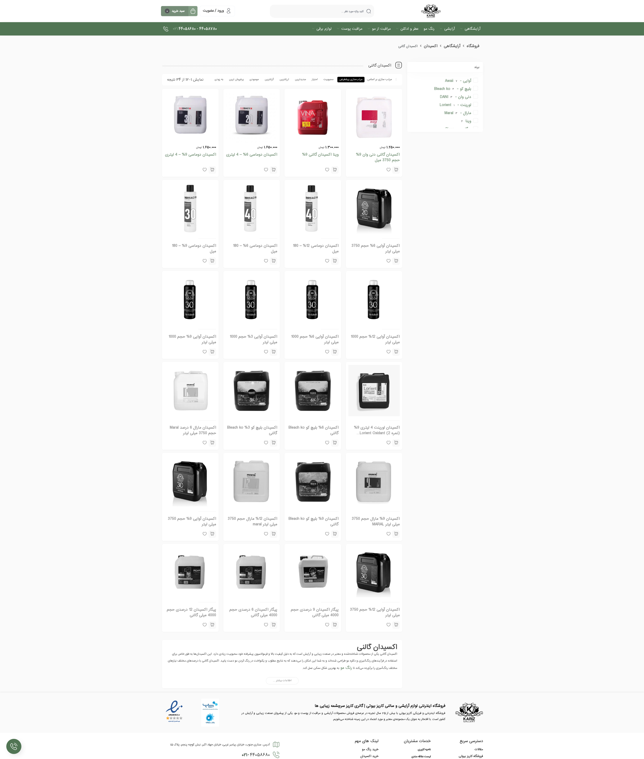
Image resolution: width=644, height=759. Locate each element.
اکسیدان (430, 46)
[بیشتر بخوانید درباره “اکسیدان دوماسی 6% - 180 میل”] (273, 261)
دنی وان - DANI (455, 97)
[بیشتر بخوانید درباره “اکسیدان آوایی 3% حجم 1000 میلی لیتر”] (273, 352)
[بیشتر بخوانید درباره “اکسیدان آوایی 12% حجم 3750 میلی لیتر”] (396, 625)
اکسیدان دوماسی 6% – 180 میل (255, 248)
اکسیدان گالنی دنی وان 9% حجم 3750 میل (378, 157)
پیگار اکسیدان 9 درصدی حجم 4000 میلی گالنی (315, 612)
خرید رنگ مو (370, 749)
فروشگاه (473, 46)
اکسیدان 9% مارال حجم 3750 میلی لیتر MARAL (376, 521)
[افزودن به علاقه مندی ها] (388, 443)
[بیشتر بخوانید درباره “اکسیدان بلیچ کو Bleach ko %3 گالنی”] (273, 443)
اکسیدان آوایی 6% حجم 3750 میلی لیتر (375, 248)
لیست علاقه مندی (421, 756)
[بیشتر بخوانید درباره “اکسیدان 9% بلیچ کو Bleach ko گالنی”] (335, 534)
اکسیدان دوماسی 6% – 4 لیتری (251, 155)
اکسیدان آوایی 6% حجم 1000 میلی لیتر (315, 339)
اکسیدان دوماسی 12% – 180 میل (316, 248)
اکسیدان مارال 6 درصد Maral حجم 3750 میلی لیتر (193, 430)
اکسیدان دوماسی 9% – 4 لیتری (190, 155)
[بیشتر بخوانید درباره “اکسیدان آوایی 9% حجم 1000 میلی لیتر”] (212, 352)
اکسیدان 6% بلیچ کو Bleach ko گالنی (314, 430)
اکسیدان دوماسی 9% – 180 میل (194, 248)
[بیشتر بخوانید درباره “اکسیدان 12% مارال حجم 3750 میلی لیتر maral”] (273, 534)
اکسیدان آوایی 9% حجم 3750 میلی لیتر (192, 521)
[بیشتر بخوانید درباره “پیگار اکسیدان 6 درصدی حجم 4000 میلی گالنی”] (273, 625)
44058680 (256, 754)
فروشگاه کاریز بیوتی (471, 756)
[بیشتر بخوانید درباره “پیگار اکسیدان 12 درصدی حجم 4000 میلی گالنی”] (212, 625)
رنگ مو (346, 668)
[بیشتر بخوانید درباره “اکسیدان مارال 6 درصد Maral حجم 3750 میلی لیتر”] (212, 443)
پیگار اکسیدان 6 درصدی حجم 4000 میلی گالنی (253, 612)
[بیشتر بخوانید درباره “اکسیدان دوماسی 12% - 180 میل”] (335, 261)
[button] (396, 170)
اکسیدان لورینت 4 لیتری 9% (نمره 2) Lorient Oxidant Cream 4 (377, 433)
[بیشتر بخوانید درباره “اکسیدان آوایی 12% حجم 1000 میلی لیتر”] (396, 352)
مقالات (479, 749)
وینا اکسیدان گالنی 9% (320, 155)
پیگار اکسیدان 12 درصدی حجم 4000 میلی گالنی (191, 612)
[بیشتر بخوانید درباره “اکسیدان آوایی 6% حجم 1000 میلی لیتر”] (335, 352)
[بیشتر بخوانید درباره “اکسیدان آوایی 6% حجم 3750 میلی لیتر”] (396, 261)
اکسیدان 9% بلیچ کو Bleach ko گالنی (314, 521)
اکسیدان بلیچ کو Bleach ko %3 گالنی (252, 430)
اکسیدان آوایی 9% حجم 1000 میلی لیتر (192, 339)
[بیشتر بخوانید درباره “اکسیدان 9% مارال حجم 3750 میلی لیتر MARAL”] (396, 534)
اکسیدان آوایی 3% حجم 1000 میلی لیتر (253, 339)
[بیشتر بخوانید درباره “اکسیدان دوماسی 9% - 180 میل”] (212, 261)
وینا (468, 121)
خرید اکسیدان (369, 756)
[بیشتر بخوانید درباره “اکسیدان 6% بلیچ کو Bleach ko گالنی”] (335, 443)
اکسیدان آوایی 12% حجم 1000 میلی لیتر (375, 339)
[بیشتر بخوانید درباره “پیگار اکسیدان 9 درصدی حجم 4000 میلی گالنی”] (335, 625)
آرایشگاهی (452, 46)
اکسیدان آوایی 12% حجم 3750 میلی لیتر (375, 612)
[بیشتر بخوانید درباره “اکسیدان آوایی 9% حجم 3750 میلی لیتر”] (212, 534)
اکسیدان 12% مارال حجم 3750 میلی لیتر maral (252, 521)
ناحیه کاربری (424, 749)
